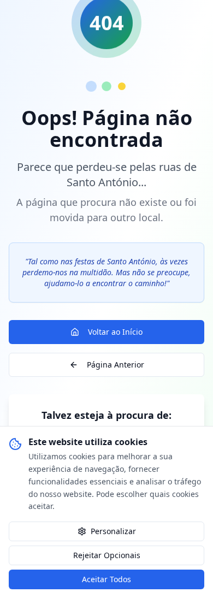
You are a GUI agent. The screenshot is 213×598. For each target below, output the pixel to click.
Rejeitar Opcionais (106, 555)
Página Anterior (115, 364)
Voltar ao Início (115, 332)
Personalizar (113, 531)
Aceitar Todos (106, 579)
